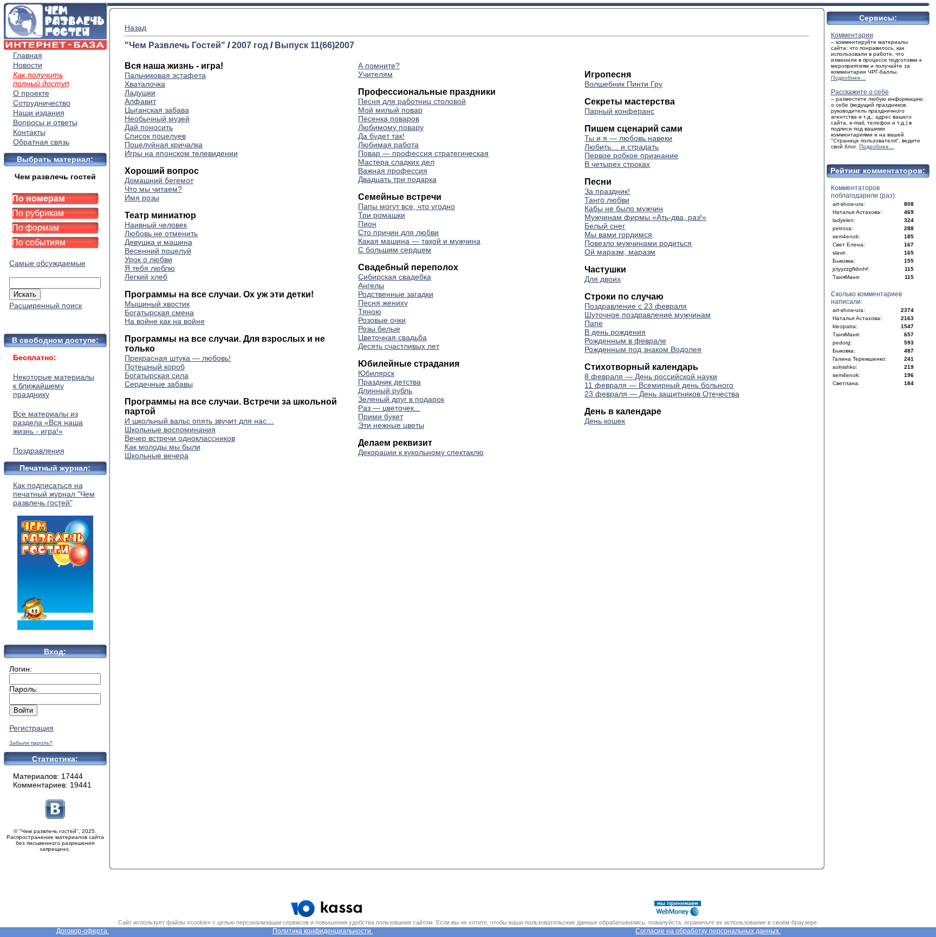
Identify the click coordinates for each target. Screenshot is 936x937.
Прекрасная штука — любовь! (178, 358)
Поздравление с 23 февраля (635, 306)
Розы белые (379, 328)
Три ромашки (381, 215)
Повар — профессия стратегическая (423, 153)
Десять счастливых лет (398, 346)
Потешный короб (155, 366)
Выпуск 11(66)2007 (314, 45)
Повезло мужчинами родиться (638, 243)
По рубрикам (38, 213)
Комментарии (852, 35)
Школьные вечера (156, 455)
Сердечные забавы (159, 384)
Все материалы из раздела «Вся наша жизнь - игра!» (48, 422)
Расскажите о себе (860, 92)
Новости (27, 65)
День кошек (604, 421)
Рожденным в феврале (625, 340)
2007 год (250, 45)
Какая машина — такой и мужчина (419, 241)
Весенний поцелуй (158, 250)
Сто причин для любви (398, 232)
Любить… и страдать (621, 146)
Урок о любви (148, 259)
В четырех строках (617, 164)
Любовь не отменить (161, 233)
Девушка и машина (158, 242)
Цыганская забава (157, 110)
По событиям (39, 242)
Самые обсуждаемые (47, 263)
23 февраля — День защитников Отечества (661, 393)
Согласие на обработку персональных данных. (708, 931)
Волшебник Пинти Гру (623, 84)
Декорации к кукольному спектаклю (421, 452)
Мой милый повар (390, 110)
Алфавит (140, 101)
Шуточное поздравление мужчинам (647, 314)
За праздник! (607, 191)
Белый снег (604, 226)
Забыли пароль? (31, 743)
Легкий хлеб (146, 276)
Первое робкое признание (631, 155)
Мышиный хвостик (157, 304)
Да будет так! (381, 136)
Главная (27, 55)
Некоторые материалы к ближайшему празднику (53, 386)
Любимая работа (388, 144)
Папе (593, 323)
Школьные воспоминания (170, 429)
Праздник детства (389, 382)
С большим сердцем (394, 249)
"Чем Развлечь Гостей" (175, 45)
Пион (367, 223)
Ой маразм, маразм (619, 252)
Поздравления (38, 450)
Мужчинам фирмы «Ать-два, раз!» (645, 217)
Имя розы (142, 197)
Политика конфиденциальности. (322, 931)
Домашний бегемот (159, 180)
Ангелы (371, 285)
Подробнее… (848, 78)
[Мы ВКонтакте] (55, 816)
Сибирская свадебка (394, 276)
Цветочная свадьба (392, 337)
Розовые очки (382, 320)
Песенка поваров (388, 118)
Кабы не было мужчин (623, 208)
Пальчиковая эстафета (165, 75)
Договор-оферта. (82, 931)
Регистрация (31, 728)
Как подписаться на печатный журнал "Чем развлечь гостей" (54, 494)
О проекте (31, 93)
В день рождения (615, 332)
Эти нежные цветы (391, 425)
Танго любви (606, 200)
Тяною (369, 311)
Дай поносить (149, 127)
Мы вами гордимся (618, 234)
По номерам (38, 198)
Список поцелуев (155, 136)
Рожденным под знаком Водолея (642, 349)
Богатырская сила (156, 375)
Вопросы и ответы (45, 122)
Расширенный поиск (45, 305)
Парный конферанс (619, 111)
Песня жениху (383, 302)
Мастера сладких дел (396, 162)
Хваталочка (145, 84)
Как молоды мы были (162, 447)
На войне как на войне (165, 321)
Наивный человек (156, 224)
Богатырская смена (159, 312)
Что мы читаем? (153, 189)
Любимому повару (391, 127)
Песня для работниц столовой (412, 101)
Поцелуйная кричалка (164, 144)
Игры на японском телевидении (181, 153)
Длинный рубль (385, 390)
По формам (35, 227)
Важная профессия (392, 170)
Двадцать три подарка (397, 179)
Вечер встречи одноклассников (180, 438)
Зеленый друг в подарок (401, 399)
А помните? (379, 65)
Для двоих (602, 279)
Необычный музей (157, 118)
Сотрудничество (41, 103)
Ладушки (140, 92)
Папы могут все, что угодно (406, 206)
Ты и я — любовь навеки (628, 138)
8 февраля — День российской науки (650, 376)
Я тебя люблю (150, 268)
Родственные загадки (395, 294)
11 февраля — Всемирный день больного (658, 385)
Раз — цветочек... (389, 408)
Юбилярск (376, 373)
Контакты (29, 132)
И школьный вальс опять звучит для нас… (199, 421)
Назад (135, 27)
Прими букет (380, 416)
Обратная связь (41, 142)
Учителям (375, 74)
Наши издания (38, 112)
